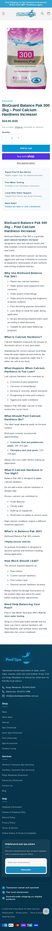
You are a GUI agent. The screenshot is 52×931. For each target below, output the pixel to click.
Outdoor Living (9, 748)
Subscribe (26, 870)
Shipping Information (12, 807)
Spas (4, 712)
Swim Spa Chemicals (12, 733)
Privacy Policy (8, 823)
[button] (3, 13)
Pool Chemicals (9, 738)
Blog (4, 791)
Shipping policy (8, 917)
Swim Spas (7, 717)
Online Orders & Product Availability (19, 833)
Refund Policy (8, 817)
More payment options (26, 163)
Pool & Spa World (16, 909)
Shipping (18, 127)
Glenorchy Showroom (12, 780)
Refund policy (8, 913)
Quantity (6, 132)
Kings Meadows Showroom (15, 775)
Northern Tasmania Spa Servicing (18, 765)
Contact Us (7, 785)
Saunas (5, 722)
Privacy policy (22, 913)
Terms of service (37, 913)
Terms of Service (10, 828)
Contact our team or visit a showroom (22, 207)
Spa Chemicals (9, 727)
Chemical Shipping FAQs (14, 812)
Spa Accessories (10, 743)
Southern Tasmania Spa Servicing (18, 770)
